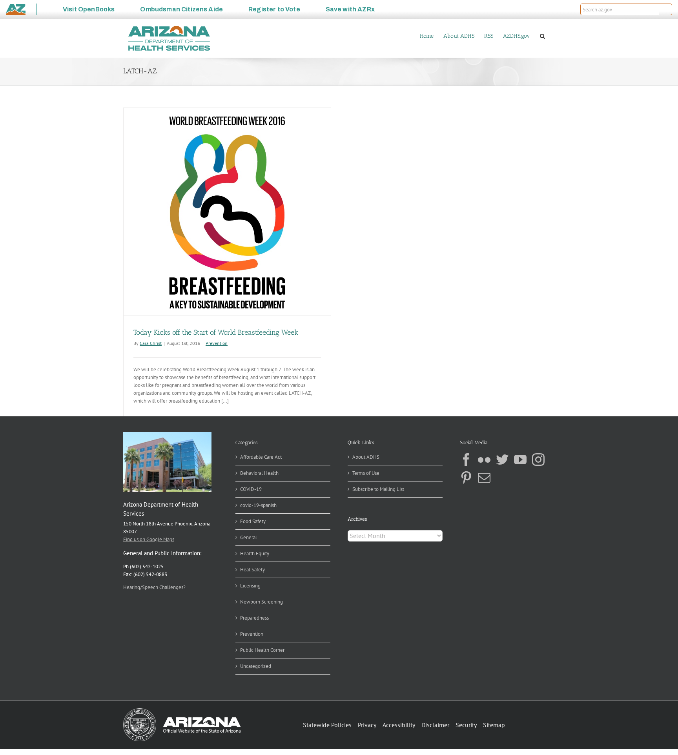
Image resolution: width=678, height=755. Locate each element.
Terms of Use (365, 473)
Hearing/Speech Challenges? (154, 587)
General (248, 537)
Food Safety (253, 521)
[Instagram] (538, 459)
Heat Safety (252, 569)
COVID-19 (251, 489)
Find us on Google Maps (148, 539)
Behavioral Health (259, 473)
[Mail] (484, 477)
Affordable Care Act (261, 457)
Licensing (250, 585)
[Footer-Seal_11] (182, 711)
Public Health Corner (262, 650)
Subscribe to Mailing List (378, 489)
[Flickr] (484, 459)
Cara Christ (151, 343)
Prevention (217, 343)
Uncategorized (255, 666)
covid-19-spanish (258, 505)
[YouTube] (520, 459)
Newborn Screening (261, 601)
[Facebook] (466, 459)
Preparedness (254, 618)
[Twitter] (502, 459)
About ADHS (365, 457)
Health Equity (254, 553)
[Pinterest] (466, 477)
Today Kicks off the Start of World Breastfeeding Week (215, 332)
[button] (665, 9)
